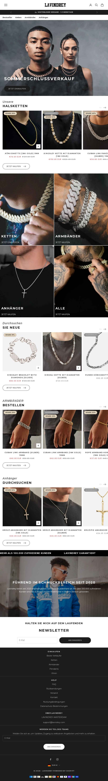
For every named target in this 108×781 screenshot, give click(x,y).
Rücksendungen (54, 688)
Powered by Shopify (63, 771)
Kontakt (54, 697)
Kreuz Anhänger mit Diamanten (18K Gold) (22, 531)
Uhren (54, 673)
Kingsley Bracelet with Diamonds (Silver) (22, 376)
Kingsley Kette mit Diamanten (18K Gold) (62, 154)
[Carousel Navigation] (103, 108)
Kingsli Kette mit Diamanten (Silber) (62, 376)
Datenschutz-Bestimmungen (54, 706)
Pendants (54, 669)
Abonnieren (75, 640)
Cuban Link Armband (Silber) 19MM (22, 454)
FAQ (54, 684)
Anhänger (43, 17)
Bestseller (7, 17)
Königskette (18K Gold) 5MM (22, 153)
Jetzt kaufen (13, 166)
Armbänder (30, 17)
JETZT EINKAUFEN (17, 89)
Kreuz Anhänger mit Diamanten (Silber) (62, 531)
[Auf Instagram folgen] (57, 759)
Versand (54, 693)
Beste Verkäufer (54, 656)
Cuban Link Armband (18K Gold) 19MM (62, 454)
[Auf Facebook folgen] (50, 759)
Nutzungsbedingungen (54, 702)
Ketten (18, 17)
